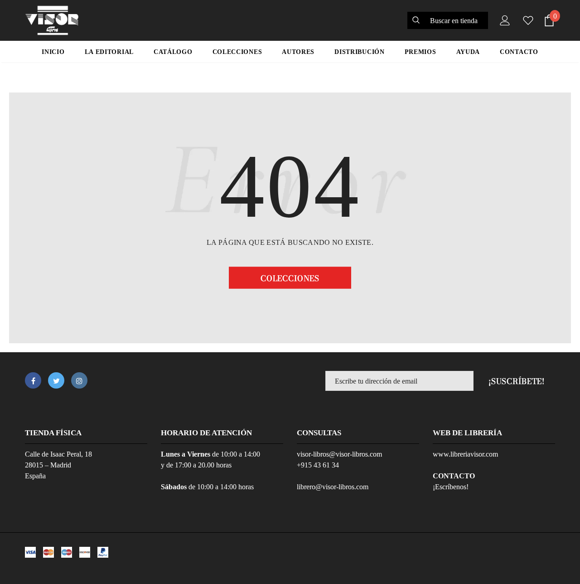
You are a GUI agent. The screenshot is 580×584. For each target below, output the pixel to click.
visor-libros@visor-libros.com (339, 454)
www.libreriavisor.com (465, 454)
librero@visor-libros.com (332, 487)
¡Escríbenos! (451, 487)
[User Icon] (503, 20)
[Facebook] (33, 380)
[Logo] (52, 20)
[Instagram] (79, 380)
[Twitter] (56, 380)
